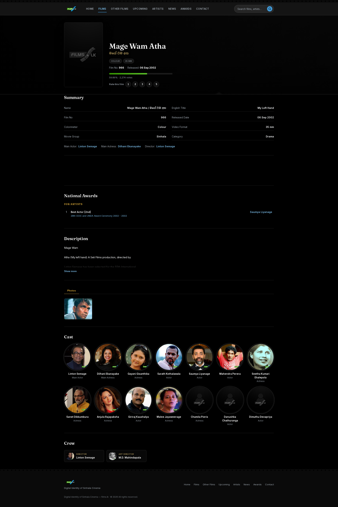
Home (90, 8)
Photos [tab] (71, 290)
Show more (70, 271)
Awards (186, 8)
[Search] (269, 8)
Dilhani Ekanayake (129, 146)
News (172, 8)
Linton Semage (87, 146)
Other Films (120, 8)
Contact (202, 8)
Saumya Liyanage (261, 211)
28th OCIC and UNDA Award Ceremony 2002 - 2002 (99, 216)
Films (102, 8)
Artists (158, 8)
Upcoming (140, 8)
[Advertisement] (169, 170)
